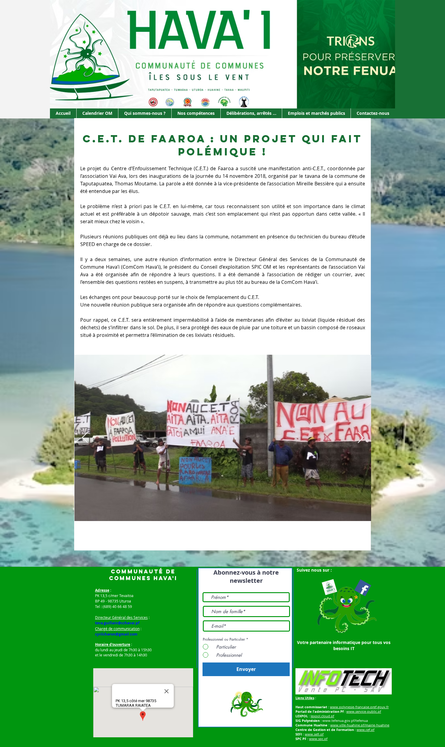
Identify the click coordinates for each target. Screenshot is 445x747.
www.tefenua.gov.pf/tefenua (345, 720)
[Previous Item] (84, 438)
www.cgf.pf (365, 729)
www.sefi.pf (314, 734)
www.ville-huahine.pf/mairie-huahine (359, 725)
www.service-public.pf (363, 711)
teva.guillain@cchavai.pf (117, 623)
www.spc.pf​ (318, 738)
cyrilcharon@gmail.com (116, 634)
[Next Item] (360, 438)
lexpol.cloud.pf (322, 716)
